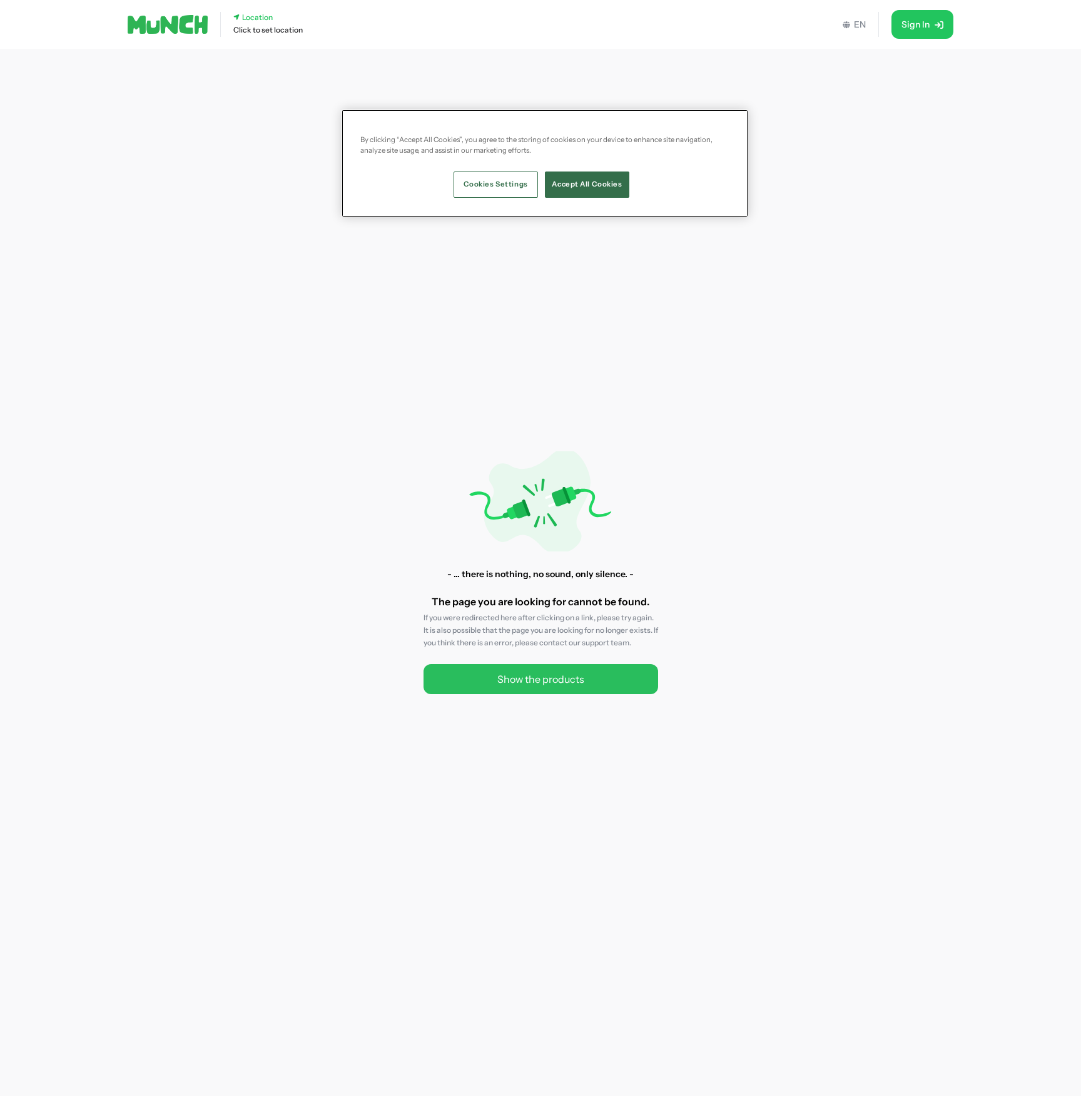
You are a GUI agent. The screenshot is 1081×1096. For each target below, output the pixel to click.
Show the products (540, 679)
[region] (545, 163)
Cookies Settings (496, 184)
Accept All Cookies (587, 184)
